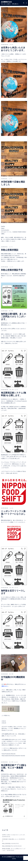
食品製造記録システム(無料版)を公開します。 (13, 394)
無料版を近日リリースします (13, 592)
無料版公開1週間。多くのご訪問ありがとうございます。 (13, 316)
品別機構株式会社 (6, 2)
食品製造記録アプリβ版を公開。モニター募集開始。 (14, 768)
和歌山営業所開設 (9, 250)
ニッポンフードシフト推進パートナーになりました (13, 514)
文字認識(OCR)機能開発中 (13, 678)
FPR (12, 310)
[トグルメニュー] (26, 3)
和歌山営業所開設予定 (12, 270)
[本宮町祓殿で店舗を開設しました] (14, 158)
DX (9, 310)
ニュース (11, 44)
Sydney (14, 858)
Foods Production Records (8, 753)
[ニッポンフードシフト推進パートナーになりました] (14, 492)
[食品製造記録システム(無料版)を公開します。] (14, 367)
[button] (23, 2)
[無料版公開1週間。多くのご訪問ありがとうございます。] (14, 295)
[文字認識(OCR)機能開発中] (14, 663)
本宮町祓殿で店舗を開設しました (13, 183)
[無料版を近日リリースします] (14, 565)
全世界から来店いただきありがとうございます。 (13, 48)
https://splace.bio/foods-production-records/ (13, 755)
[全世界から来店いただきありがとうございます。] (14, 24)
